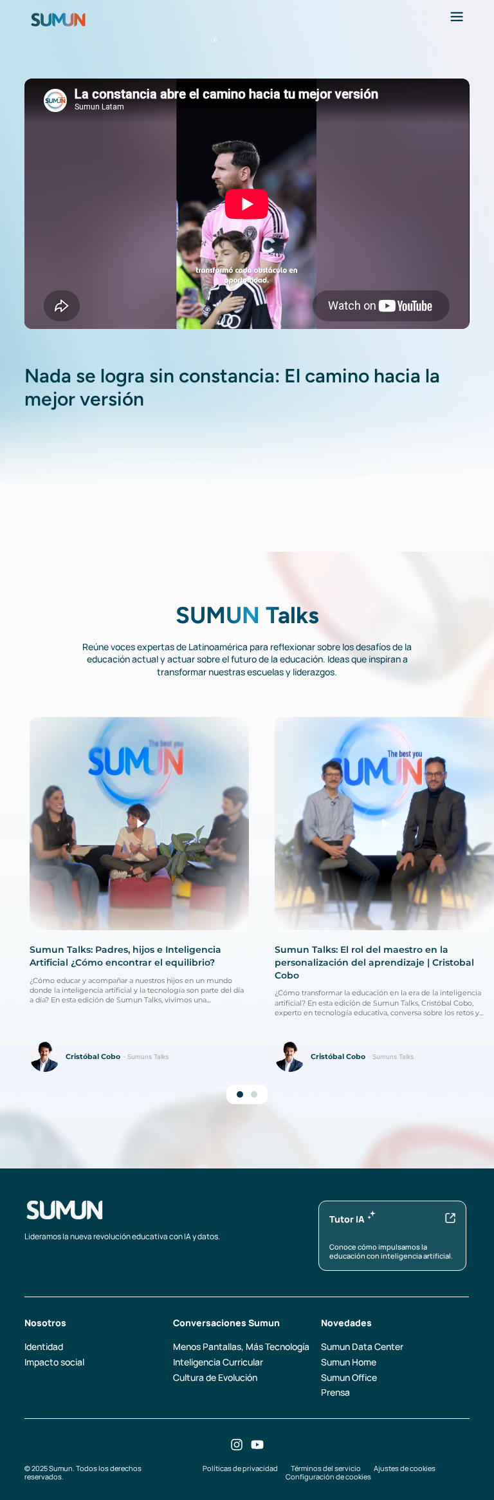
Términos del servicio (326, 1468)
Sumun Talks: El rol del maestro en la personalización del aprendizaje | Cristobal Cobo (374, 962)
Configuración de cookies (328, 1476)
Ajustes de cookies (404, 1468)
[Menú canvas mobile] (456, 16)
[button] (240, 1094)
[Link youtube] (257, 1444)
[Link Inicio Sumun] (58, 18)
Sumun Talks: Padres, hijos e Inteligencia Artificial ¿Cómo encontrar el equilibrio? (125, 956)
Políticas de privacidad (240, 1468)
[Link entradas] (139, 824)
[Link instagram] (236, 1444)
